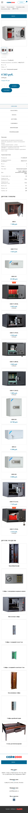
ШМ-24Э (14, 276)
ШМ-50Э (14, 419)
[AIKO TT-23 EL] (14, 490)
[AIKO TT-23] (14, 237)
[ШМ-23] (14, 435)
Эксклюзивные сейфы (14, 693)
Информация (14, 127)
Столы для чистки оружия (14, 743)
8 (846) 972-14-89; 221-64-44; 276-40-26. (14, 782)
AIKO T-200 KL (14, 361)
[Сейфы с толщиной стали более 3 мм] (14, 655)
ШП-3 (14, 221)
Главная (3, 6)
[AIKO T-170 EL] (14, 321)
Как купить (14, 110)
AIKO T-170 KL (14, 529)
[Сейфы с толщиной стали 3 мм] (14, 630)
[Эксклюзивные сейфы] (14, 681)
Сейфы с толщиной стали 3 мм (14, 642)
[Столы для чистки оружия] (14, 731)
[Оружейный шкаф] (14, 553)
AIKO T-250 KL (14, 304)
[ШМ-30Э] (14, 462)
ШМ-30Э (14, 474)
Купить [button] (14, 86)
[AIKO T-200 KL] (14, 349)
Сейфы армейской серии (14, 718)
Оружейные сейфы (20, 6)
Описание (14, 106)
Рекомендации (14, 132)
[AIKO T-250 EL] (14, 378)
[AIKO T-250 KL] (14, 292)
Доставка (14, 119)
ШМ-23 (14, 447)
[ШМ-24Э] (14, 264)
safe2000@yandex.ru (14, 791)
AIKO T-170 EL (14, 332)
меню (13, 16)
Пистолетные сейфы (5, 8)
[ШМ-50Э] (14, 407)
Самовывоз (14, 123)
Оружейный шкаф (14, 566)
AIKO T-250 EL (14, 390)
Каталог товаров (10, 6)
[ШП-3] (14, 209)
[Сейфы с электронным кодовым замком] (14, 579)
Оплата (14, 114)
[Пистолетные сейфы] (14, 604)
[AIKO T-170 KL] (14, 517)
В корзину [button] (7, 90)
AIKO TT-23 (14, 249)
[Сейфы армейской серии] (14, 706)
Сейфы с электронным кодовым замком (14, 591)
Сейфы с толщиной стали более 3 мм (14, 667)
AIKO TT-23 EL (14, 501)
